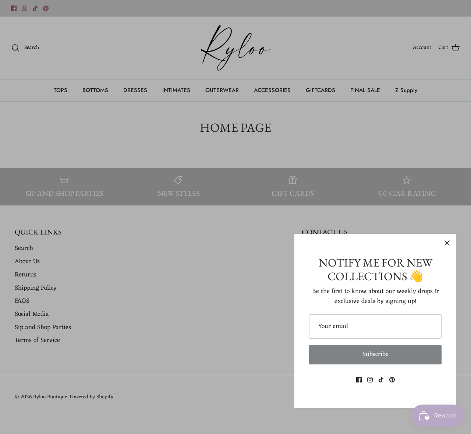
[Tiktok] (381, 379)
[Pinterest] (392, 379)
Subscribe (375, 354)
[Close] (447, 243)
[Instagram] (370, 379)
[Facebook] (359, 379)
